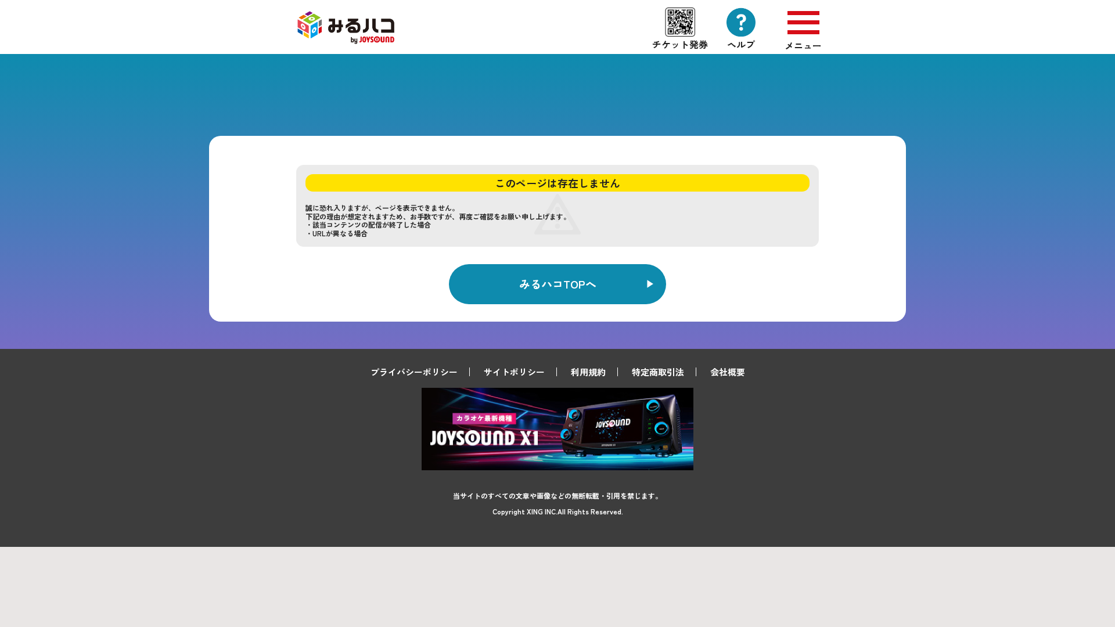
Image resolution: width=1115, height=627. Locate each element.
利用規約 (588, 372)
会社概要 (727, 372)
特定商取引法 (658, 372)
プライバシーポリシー (414, 372)
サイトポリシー (514, 372)
